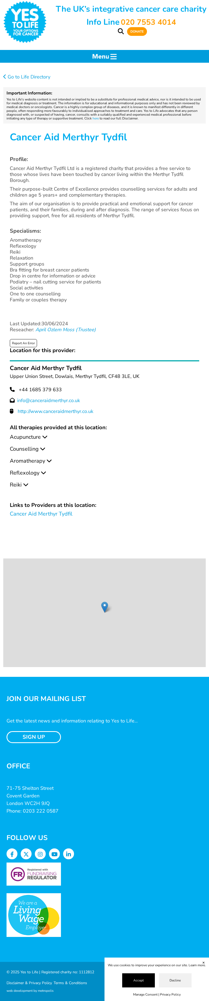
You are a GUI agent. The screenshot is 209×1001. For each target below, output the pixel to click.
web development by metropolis (30, 991)
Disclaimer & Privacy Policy (29, 983)
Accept (138, 980)
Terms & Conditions (70, 983)
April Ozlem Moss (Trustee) (65, 329)
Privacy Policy (170, 994)
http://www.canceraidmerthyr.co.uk (55, 411)
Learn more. (197, 965)
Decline (175, 980)
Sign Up (34, 737)
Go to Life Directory (28, 77)
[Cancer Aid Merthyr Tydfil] (104, 607)
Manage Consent (145, 994)
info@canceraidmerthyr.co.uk (48, 400)
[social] (12, 854)
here (96, 118)
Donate (137, 31)
